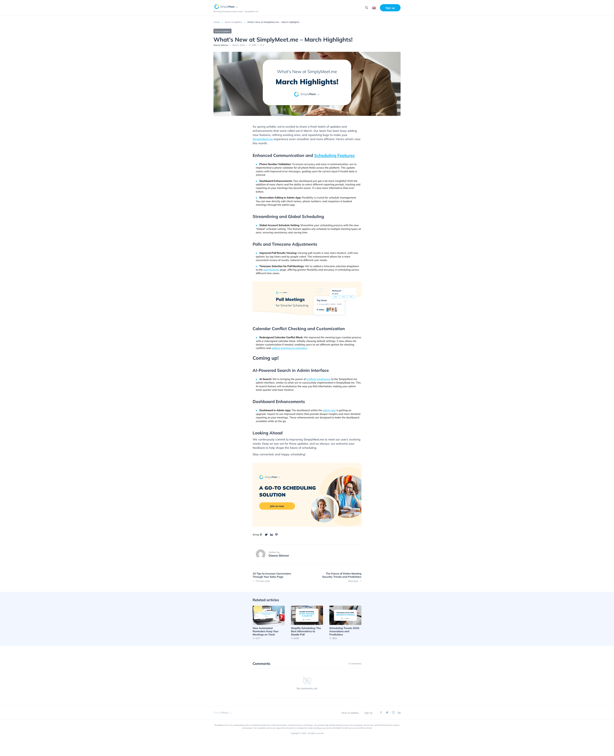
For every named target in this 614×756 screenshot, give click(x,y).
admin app (329, 410)
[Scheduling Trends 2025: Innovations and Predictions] (345, 622)
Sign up (390, 7)
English (374, 8)
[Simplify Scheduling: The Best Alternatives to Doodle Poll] (307, 622)
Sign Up (368, 712)
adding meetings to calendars (289, 348)
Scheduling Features (334, 155)
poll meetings (271, 269)
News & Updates (233, 22)
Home (216, 22)
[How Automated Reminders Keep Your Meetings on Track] (269, 622)
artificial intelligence (319, 379)
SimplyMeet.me (263, 139)
